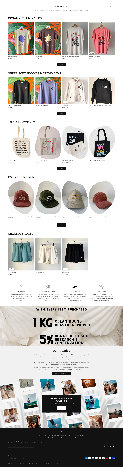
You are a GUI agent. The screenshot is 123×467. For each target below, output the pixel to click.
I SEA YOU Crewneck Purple (41, 105)
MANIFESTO (50, 435)
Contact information (57, 463)
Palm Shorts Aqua (12, 272)
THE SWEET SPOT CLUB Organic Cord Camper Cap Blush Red (20, 216)
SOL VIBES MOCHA (39, 56)
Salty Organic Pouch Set (67, 160)
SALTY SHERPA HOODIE (67, 105)
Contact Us (71, 437)
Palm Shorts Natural (39, 272)
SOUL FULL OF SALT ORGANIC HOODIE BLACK (100, 105)
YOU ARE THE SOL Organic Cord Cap (97, 216)
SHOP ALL (61, 408)
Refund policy (28, 463)
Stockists (74, 435)
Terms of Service (56, 437)
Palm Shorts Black (66, 272)
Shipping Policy (80, 435)
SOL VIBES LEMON (12, 56)
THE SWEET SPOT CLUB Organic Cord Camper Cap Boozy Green (47, 216)
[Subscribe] (32, 446)
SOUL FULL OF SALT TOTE (41, 160)
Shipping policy (49, 463)
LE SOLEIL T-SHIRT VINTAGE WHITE (70, 56)
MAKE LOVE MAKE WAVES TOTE (97, 160)
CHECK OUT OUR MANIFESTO (61, 373)
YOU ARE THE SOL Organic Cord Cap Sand (72, 216)
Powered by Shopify (20, 463)
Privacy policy (34, 463)
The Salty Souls (14, 463)
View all (62, 64)
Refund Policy (48, 437)
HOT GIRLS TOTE (12, 160)
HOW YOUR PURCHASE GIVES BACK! (62, 435)
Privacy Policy (64, 437)
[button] (9, 6)
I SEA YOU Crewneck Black (14, 105)
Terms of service (42, 463)
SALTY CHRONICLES (42, 435)
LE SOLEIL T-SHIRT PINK (95, 56)
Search (76, 437)
